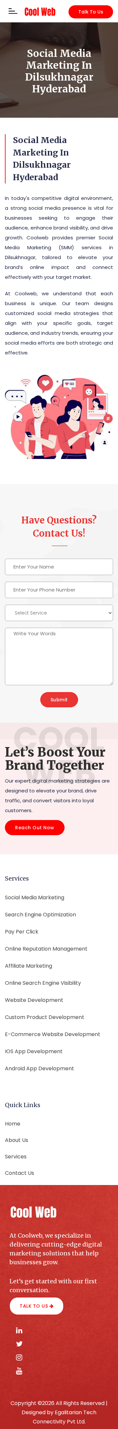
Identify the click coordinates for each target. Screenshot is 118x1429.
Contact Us (19, 1173)
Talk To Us (90, 12)
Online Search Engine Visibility (43, 983)
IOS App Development (34, 1051)
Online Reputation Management (46, 949)
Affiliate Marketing (28, 966)
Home (12, 1123)
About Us (16, 1140)
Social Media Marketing (34, 897)
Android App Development (39, 1068)
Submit (59, 699)
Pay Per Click (21, 931)
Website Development (34, 1000)
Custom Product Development (44, 1017)
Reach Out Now (34, 827)
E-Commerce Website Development (52, 1034)
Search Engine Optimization (40, 914)
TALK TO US (34, 1306)
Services (16, 1156)
